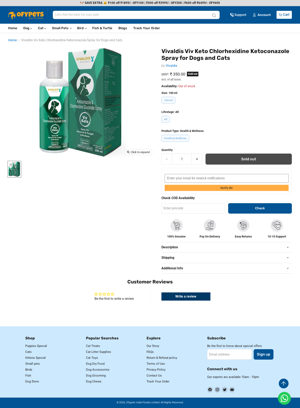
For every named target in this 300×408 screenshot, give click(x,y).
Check (260, 208)
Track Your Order (146, 28)
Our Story (153, 346)
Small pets (32, 364)
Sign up (263, 354)
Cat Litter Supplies (98, 352)
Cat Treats (93, 346)
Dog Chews (93, 381)
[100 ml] (168, 105)
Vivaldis (171, 66)
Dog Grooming (96, 375)
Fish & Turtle (102, 28)
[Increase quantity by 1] (197, 159)
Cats (28, 352)
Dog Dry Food (95, 364)
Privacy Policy (156, 369)
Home (12, 28)
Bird (80, 28)
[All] (166, 124)
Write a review (185, 296)
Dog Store (32, 381)
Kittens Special (35, 358)
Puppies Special (36, 346)
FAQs (150, 352)
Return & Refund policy (162, 358)
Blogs (122, 28)
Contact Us (154, 375)
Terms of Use (156, 364)
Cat (41, 28)
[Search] (214, 15)
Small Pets (60, 28)
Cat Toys (92, 358)
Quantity (167, 150)
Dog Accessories (97, 369)
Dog (26, 28)
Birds (28, 369)
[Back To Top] (284, 383)
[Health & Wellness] (175, 143)
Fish (28, 375)
